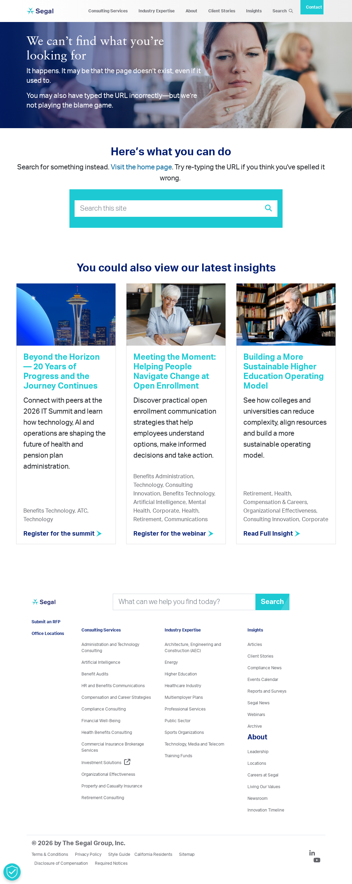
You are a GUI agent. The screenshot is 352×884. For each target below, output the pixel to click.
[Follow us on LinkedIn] (314, 854)
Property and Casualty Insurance (111, 786)
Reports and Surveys (267, 691)
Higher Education (181, 674)
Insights (254, 11)
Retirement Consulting (102, 798)
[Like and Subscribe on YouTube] (317, 861)
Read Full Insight (268, 534)
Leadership (258, 752)
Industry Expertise (157, 11)
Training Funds (178, 756)
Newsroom (257, 798)
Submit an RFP (46, 622)
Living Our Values (264, 787)
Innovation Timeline (266, 810)
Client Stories (221, 11)
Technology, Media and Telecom (194, 744)
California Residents (153, 854)
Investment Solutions (101, 763)
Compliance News (265, 668)
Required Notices (111, 863)
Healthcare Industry (183, 686)
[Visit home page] (43, 606)
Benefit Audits (94, 674)
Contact (314, 7)
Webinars (256, 715)
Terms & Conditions (50, 854)
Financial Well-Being (100, 721)
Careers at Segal (263, 775)
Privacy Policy (88, 854)
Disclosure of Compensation (61, 863)
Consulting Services (108, 11)
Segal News (259, 703)
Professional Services (185, 709)
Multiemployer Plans (184, 697)
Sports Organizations (184, 732)
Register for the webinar (170, 534)
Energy (171, 662)
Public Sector (177, 721)
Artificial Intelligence (100, 662)
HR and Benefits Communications (113, 686)
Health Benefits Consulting (106, 732)
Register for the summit (59, 534)
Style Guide (119, 854)
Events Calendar (263, 680)
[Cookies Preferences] (12, 872)
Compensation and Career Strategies (116, 697)
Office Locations (48, 633)
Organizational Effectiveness (108, 774)
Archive (255, 726)
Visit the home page (141, 167)
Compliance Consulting (103, 709)
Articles (255, 644)
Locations (257, 763)
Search (281, 11)
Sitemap (187, 854)
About (191, 11)
